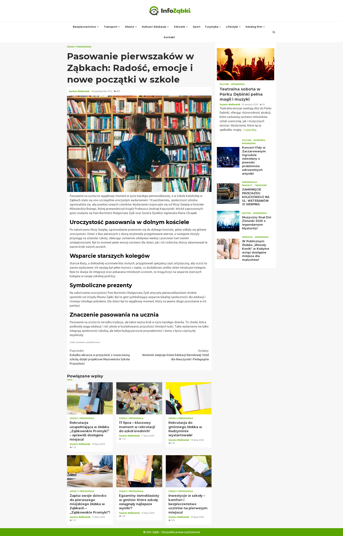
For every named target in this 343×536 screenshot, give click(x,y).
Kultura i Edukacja (154, 26)
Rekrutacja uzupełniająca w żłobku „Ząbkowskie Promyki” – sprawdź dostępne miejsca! (90, 398)
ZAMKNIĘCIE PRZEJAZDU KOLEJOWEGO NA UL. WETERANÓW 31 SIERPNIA (228, 193)
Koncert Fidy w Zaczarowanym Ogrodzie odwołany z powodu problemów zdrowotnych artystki (228, 157)
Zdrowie (179, 26)
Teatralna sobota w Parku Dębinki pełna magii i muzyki (245, 64)
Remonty (247, 185)
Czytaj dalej (249, 129)
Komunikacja (249, 182)
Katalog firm (254, 26)
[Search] (274, 32)
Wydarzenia (238, 84)
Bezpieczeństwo (84, 26)
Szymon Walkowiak (79, 91)
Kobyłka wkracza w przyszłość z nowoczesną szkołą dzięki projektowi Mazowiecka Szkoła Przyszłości (100, 357)
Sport (196, 26)
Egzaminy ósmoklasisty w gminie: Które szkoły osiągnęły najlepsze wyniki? (139, 471)
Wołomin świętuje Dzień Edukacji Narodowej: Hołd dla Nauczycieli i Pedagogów (175, 355)
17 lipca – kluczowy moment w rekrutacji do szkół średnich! (139, 398)
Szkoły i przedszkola (79, 47)
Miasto (129, 26)
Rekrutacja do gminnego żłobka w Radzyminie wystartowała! (189, 398)
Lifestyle (232, 26)
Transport (110, 26)
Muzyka (246, 213)
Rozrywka (260, 140)
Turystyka (211, 26)
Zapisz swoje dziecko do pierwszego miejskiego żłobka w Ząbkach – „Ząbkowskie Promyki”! (90, 471)
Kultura (224, 84)
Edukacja (247, 237)
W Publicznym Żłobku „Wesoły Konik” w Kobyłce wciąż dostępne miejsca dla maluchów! (228, 249)
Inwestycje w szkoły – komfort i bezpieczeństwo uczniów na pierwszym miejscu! (189, 471)
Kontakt (169, 37)
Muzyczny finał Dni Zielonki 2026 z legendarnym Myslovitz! (228, 221)
